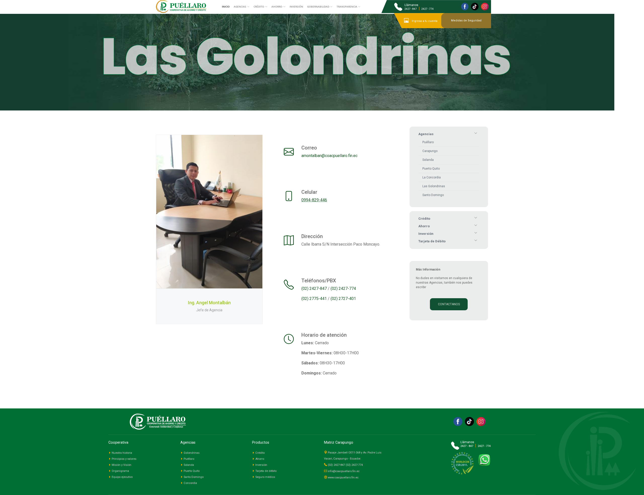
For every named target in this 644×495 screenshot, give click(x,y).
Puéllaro (428, 142)
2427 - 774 (427, 9)
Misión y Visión (121, 465)
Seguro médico (265, 477)
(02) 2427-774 (343, 288)
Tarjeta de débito (265, 471)
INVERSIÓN (296, 6)
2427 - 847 (411, 9)
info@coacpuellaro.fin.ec (343, 471)
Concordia (190, 483)
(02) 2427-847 (314, 288)
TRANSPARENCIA (347, 6)
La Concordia (431, 177)
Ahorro (259, 459)
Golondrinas (191, 452)
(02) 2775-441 (314, 298)
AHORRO (276, 6)
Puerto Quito (431, 168)
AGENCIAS (240, 6)
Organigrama (120, 471)
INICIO (226, 6)
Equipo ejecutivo (122, 477)
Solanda (428, 160)
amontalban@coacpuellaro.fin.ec (329, 155)
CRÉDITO (259, 6)
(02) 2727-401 (343, 298)
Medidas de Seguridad (466, 20)
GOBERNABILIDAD (318, 6)
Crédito (260, 452)
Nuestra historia (122, 452)
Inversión (261, 465)
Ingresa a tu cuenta (424, 21)
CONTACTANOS (449, 304)
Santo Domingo (433, 195)
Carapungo (429, 151)
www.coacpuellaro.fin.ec (343, 477)
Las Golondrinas (433, 186)
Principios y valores (124, 459)
